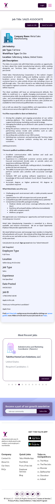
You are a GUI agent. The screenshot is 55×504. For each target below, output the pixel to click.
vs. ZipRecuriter (43, 472)
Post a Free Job (25, 466)
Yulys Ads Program (39, 501)
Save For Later (47, 25)
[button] (9, 384)
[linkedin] (38, 494)
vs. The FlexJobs (44, 464)
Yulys (45, 315)
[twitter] (32, 494)
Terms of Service (43, 498)
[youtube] (27, 494)
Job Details (45, 379)
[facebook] (17, 494)
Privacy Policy (13, 501)
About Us (5, 462)
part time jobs (11, 313)
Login (42, 5)
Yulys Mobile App (26, 458)
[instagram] (22, 494)
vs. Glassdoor (43, 475)
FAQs (3, 469)
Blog (21, 475)
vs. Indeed (41, 479)
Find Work (23, 462)
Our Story (5, 466)
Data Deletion (25, 501)
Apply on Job (31, 25)
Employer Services (23, 470)
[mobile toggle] (50, 5)
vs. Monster (42, 468)
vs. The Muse (42, 461)
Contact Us (6, 458)
